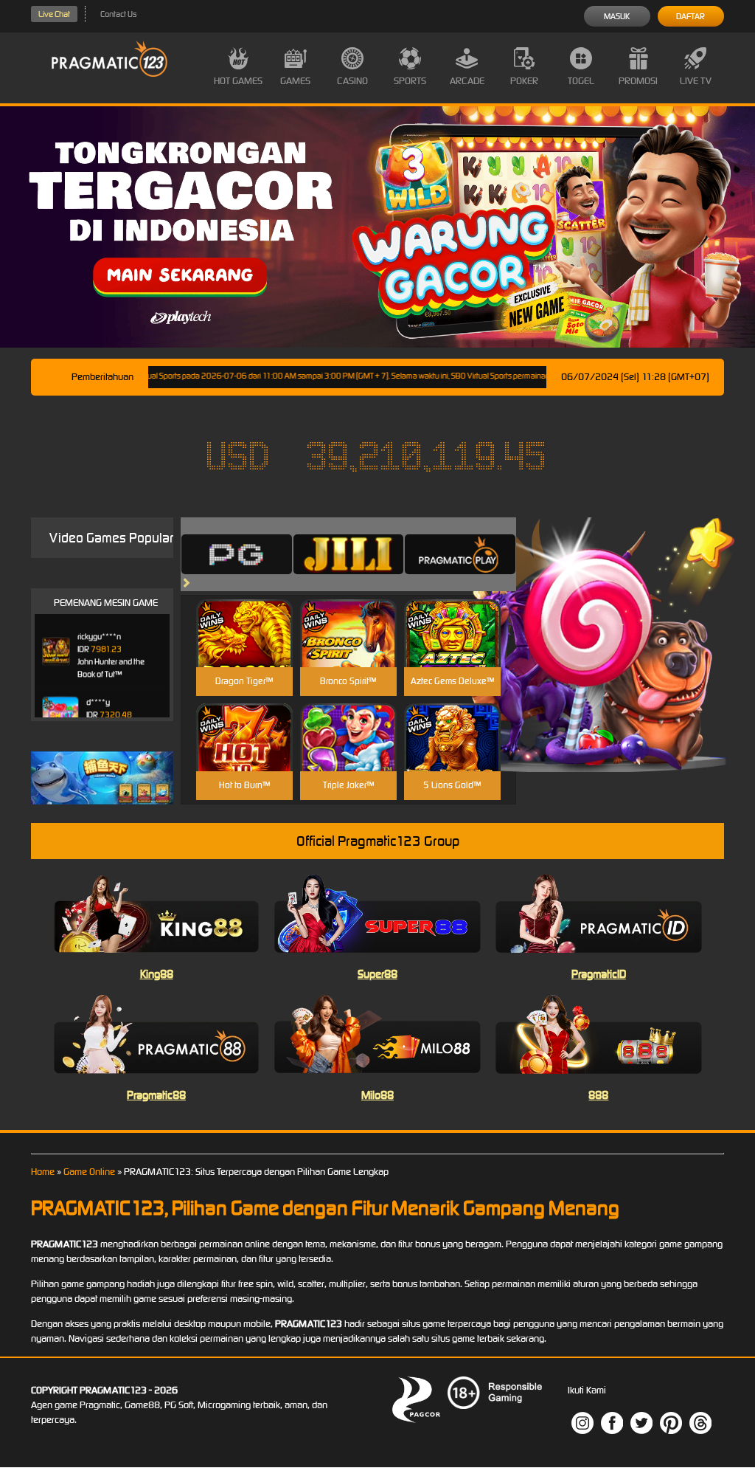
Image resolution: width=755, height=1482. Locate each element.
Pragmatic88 (156, 1095)
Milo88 (377, 1095)
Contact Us (118, 14)
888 (598, 1095)
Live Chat (54, 14)
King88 (156, 974)
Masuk (617, 16)
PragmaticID (598, 974)
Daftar (690, 16)
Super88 (377, 974)
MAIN (244, 649)
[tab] (236, 554)
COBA (244, 616)
